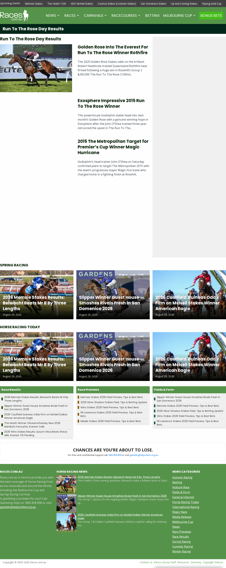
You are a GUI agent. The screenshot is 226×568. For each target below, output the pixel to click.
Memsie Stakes (34, 3)
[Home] (14, 15)
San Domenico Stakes (153, 3)
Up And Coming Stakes (184, 3)
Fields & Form (181, 492)
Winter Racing (181, 551)
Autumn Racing (182, 477)
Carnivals (93, 15)
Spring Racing (181, 541)
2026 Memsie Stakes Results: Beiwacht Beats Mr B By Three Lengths (119, 477)
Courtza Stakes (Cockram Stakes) (117, 3)
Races (70, 15)
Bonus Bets (211, 15)
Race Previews (181, 532)
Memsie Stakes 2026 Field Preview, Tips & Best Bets (112, 397)
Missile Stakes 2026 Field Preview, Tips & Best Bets (111, 421)
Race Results (180, 537)
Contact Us (146, 562)
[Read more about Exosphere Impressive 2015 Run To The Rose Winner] (36, 115)
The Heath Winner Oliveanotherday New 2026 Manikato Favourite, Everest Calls (32, 424)
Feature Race (180, 487)
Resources (183, 562)
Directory (196, 562)
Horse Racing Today (185, 502)
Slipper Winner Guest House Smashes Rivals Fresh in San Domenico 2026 (122, 496)
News (51, 15)
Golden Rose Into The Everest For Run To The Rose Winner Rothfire (113, 50)
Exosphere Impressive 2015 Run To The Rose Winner (111, 103)
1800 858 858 (114, 455)
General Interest (183, 497)
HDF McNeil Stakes (82, 3)
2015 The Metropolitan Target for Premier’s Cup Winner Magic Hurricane (113, 146)
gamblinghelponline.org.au (144, 455)
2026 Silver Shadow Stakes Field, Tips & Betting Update (114, 402)
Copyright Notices (213, 562)
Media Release (181, 517)
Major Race (179, 512)
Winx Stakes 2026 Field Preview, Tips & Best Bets (110, 407)
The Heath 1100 (56, 3)
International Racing (185, 507)
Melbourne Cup (177, 15)
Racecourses (124, 15)
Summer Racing (182, 546)
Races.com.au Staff (165, 562)
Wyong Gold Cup (211, 3)
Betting (152, 15)
